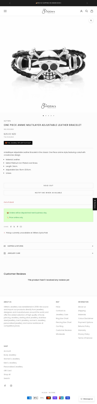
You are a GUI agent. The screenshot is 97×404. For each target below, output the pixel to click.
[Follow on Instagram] (11, 385)
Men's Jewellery (10, 363)
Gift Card (7, 370)
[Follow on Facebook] (5, 385)
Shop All (7, 374)
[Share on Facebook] (11, 227)
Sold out (48, 185)
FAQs (58, 307)
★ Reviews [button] (95, 204)
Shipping (82, 311)
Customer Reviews (64, 330)
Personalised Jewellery (13, 367)
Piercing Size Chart (63, 322)
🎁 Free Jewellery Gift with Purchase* (18, 143)
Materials (82, 314)
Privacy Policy (84, 334)
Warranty (82, 330)
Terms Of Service (85, 338)
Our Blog (59, 326)
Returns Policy (84, 326)
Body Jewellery (10, 355)
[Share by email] (21, 227)
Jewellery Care (62, 314)
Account (7, 351)
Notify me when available (48, 193)
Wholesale (60, 334)
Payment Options (85, 322)
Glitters (7, 121)
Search (7, 378)
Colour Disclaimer (85, 318)
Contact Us (60, 311)
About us (82, 307)
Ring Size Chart (62, 318)
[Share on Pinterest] (17, 227)
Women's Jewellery (12, 359)
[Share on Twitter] (14, 227)
